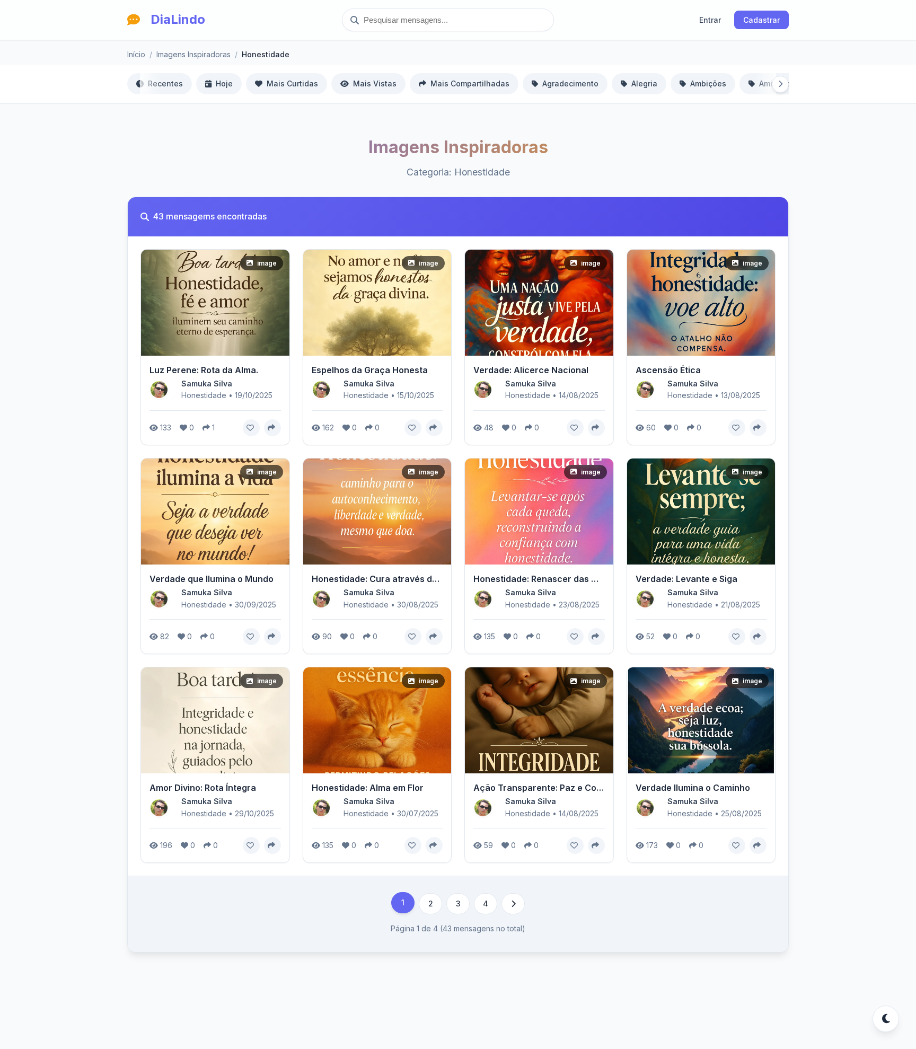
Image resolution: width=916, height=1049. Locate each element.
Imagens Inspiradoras (193, 54)
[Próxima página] (513, 903)
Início (136, 54)
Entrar (710, 19)
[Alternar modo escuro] (886, 1019)
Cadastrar (761, 19)
